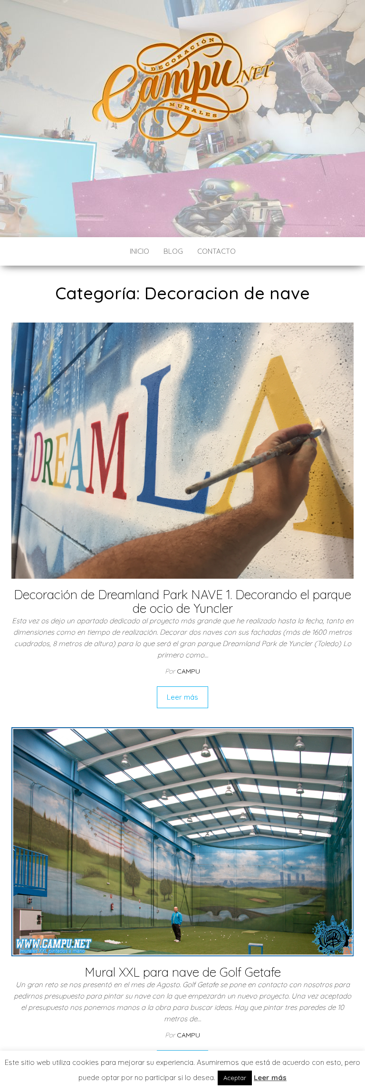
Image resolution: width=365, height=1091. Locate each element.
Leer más (182, 697)
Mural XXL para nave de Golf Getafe (183, 972)
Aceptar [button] (234, 1078)
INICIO (139, 251)
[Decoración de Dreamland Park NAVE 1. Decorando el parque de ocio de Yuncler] (182, 449)
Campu (188, 671)
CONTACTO (216, 251)
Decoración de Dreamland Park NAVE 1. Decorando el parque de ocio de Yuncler (182, 601)
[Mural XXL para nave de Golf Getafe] (182, 840)
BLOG (173, 251)
